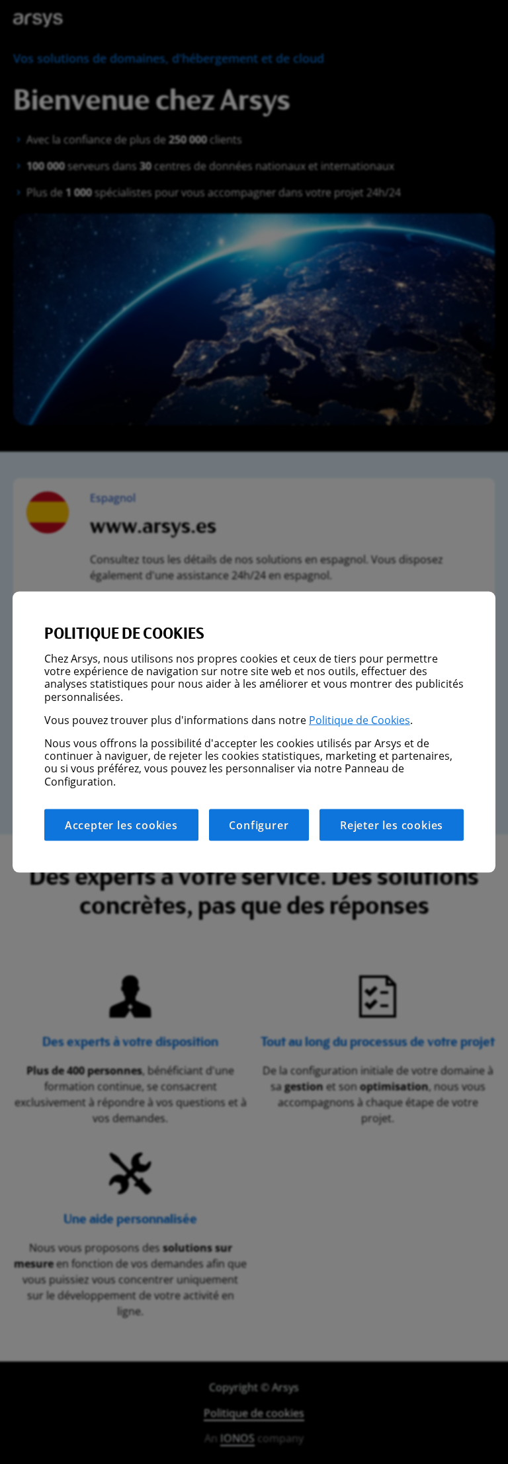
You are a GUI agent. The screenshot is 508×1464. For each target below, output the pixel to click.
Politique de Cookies (359, 719)
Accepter (121, 824)
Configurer (258, 824)
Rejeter (391, 824)
